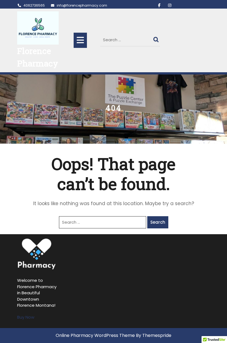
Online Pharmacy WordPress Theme (95, 335)
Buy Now (25, 317)
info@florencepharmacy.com (82, 5)
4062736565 (34, 5)
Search (156, 38)
